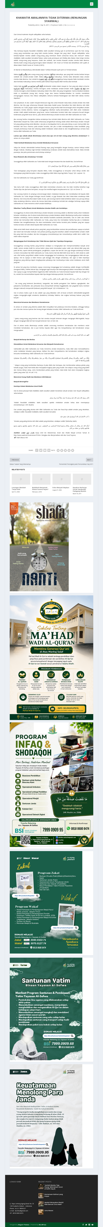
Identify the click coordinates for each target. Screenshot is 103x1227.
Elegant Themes (23, 1225)
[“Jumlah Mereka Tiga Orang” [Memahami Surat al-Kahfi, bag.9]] (40, 1186)
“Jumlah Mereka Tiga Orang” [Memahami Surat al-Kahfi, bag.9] (53, 1187)
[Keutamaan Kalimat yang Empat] (40, 1195)
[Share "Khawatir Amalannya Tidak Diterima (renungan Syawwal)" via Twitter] (41, 450)
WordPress (42, 1225)
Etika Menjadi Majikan (61, 487)
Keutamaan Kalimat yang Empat (53, 1195)
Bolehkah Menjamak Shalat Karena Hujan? (40, 488)
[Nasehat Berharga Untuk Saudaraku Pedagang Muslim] (82, 479)
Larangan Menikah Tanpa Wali (19, 488)
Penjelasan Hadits (56, 25)
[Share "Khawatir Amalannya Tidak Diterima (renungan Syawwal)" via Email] (45, 450)
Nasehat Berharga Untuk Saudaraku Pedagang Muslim (80, 489)
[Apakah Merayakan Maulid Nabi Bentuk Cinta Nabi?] (40, 1203)
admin (37, 25)
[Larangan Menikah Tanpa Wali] (21, 479)
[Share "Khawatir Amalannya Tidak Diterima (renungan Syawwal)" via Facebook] (37, 450)
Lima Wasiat (48, 1210)
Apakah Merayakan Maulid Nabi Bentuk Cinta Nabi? (53, 1203)
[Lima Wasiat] (40, 1211)
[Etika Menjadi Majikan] (62, 479)
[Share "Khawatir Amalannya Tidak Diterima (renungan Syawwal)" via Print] (49, 450)
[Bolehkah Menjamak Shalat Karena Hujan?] (41, 479)
